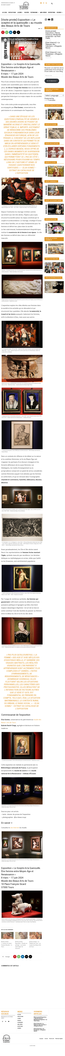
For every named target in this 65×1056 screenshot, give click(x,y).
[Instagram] (43, 3)
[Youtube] (8, 1021)
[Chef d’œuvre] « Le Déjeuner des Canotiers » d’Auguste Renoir (54, 45)
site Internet (14, 828)
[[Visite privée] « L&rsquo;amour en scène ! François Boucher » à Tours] (7, 935)
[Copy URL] (18, 32)
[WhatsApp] (6, 32)
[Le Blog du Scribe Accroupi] (24, 5)
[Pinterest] (3, 32)
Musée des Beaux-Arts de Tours (17, 77)
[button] (52, 4)
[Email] (14, 32)
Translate (51, 100)
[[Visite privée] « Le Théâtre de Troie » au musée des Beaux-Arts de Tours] (35, 935)
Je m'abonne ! (52, 81)
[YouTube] (41, 3)
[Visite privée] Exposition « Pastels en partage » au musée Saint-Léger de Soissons (21, 945)
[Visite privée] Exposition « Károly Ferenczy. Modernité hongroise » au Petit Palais (53, 34)
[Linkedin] (46, 3)
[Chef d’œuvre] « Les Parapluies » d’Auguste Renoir (54, 54)
